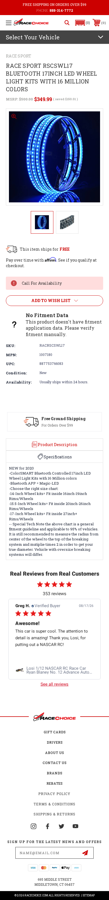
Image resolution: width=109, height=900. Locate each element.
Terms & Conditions (54, 804)
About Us (54, 752)
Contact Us (54, 762)
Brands (54, 773)
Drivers (55, 742)
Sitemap (88, 895)
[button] (82, 23)
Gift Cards (55, 732)
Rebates (54, 783)
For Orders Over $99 (57, 425)
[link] (54, 670)
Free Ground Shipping (63, 418)
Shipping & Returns (54, 814)
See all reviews (54, 684)
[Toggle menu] (8, 22)
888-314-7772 (61, 10)
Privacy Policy (54, 793)
